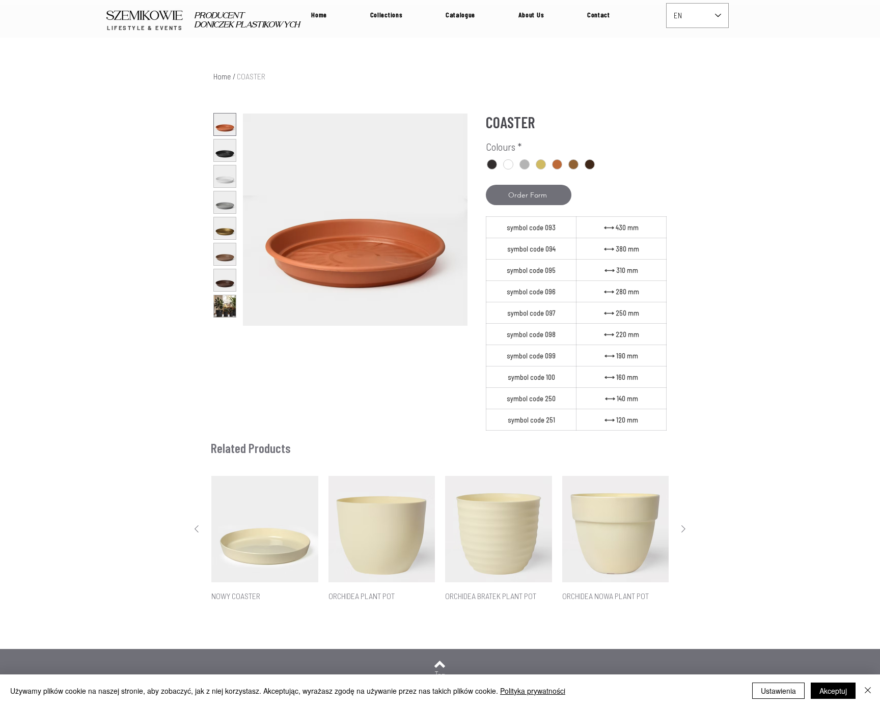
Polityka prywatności (532, 691)
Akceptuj (833, 691)
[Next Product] (683, 529)
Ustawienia (778, 691)
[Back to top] (439, 664)
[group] (440, 544)
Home (222, 76)
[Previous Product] (196, 529)
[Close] (868, 691)
